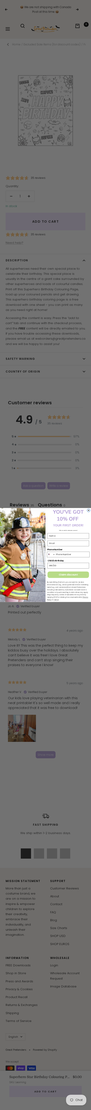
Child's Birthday (56, 560)
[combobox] (51, 554)
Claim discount (68, 574)
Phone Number (55, 549)
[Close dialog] (88, 510)
